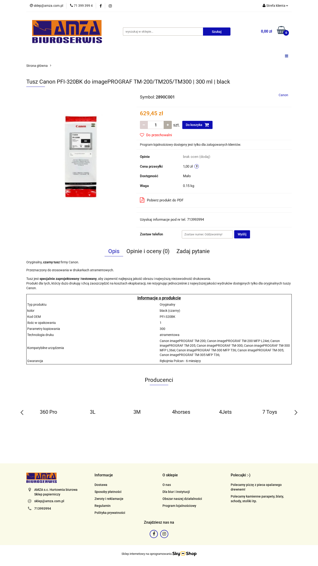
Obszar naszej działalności (182, 499)
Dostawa (101, 485)
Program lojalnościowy (179, 506)
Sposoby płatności (108, 492)
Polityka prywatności (110, 513)
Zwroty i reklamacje (109, 499)
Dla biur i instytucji (176, 492)
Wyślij (242, 234)
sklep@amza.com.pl (49, 501)
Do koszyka (194, 125)
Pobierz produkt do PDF (165, 200)
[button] (104, 475)
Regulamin (103, 506)
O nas (166, 485)
